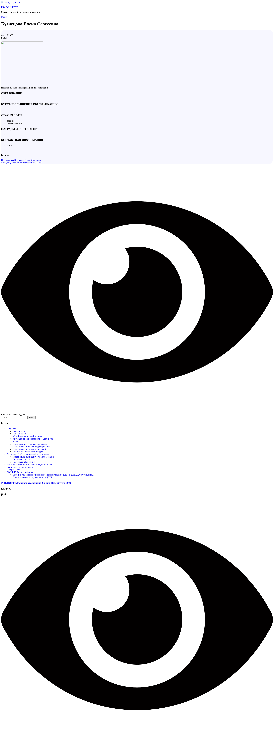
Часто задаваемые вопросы (20, 467)
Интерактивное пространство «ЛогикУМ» (33, 439)
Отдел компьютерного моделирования (31, 446)
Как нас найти (20, 433)
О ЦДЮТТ (12, 428)
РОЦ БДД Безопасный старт (20, 472)
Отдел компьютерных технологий (29, 449)
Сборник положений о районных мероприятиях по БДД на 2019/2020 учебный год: (53, 475)
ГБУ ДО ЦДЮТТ (9, 7)
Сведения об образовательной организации (28, 454)
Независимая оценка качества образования (33, 457)
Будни (16, 441)
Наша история (19, 431)
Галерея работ (13, 469)
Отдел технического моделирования (30, 444)
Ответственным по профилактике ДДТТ (32, 477)
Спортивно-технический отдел (28, 451)
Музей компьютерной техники (28, 436)
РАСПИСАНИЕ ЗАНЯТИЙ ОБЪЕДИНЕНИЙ (29, 464)
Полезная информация (24, 462)
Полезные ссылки (21, 459)
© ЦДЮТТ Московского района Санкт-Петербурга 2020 (36, 482)
